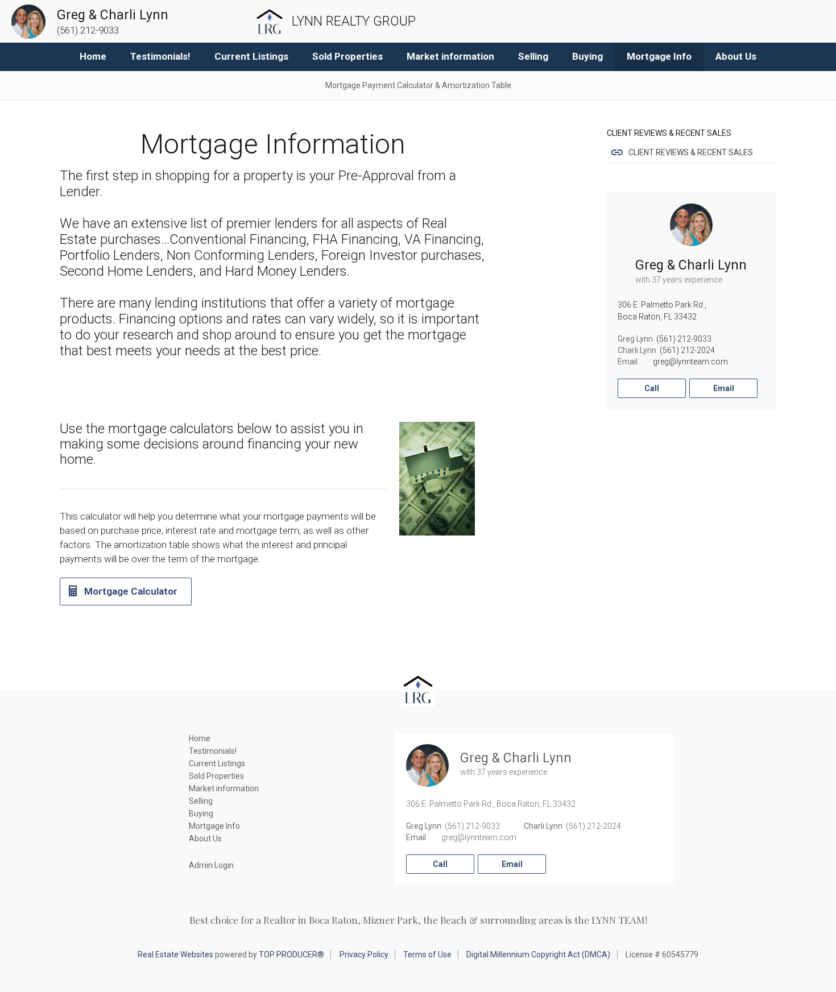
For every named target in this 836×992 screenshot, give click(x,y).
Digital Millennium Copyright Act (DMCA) (538, 954)
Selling (533, 56)
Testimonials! (160, 56)
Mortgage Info (659, 56)
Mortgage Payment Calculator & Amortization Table (418, 85)
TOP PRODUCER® (291, 954)
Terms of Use (427, 954)
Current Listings (251, 56)
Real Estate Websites (175, 954)
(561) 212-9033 (683, 338)
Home (93, 56)
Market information (450, 56)
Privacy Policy (364, 954)
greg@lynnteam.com (690, 361)
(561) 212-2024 (687, 350)
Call (651, 388)
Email (723, 388)
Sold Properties (347, 56)
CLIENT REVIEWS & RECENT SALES (690, 152)
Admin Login (211, 865)
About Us (735, 56)
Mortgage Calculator (130, 591)
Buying (587, 56)
